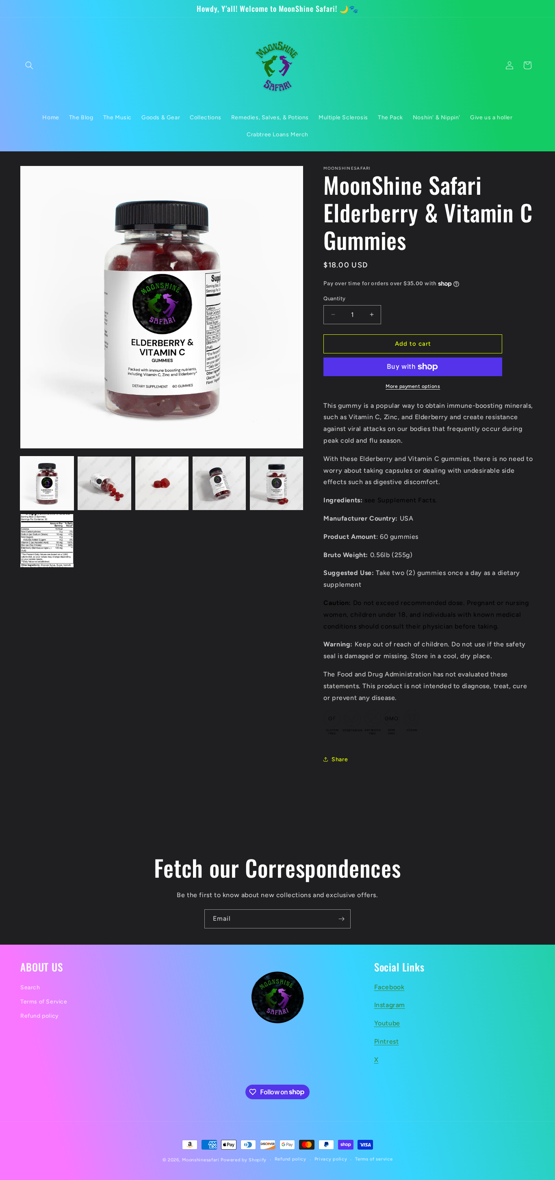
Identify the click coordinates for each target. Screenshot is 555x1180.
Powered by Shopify (244, 1160)
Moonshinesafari (200, 1160)
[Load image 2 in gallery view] (104, 483)
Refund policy (39, 1015)
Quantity (334, 298)
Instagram (389, 1005)
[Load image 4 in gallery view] (219, 483)
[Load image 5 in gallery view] (276, 483)
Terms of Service (43, 1001)
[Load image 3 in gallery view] (162, 483)
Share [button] (340, 759)
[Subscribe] (341, 918)
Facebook (389, 987)
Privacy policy (330, 1159)
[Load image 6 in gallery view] (47, 540)
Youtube (387, 1023)
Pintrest (386, 1041)
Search (30, 987)
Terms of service (373, 1159)
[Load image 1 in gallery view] (47, 483)
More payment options (413, 386)
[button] (29, 65)
